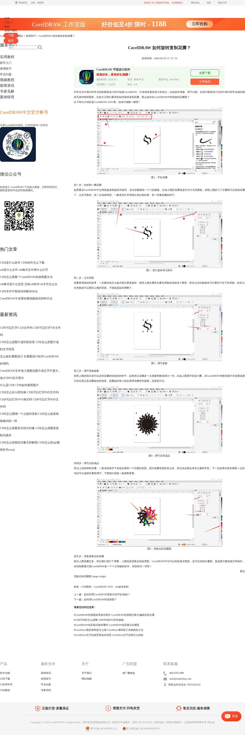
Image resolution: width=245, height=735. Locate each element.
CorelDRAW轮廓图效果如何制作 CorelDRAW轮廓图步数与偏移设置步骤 (114, 615)
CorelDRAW (14, 10)
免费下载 (205, 72)
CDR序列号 (6, 684)
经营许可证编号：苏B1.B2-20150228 (132, 722)
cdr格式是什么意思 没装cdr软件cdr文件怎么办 (28, 284)
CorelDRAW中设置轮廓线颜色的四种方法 (26, 298)
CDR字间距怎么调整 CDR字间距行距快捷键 (99, 620)
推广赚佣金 (128, 673)
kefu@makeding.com (180, 678)
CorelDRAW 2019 (103, 586)
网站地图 (87, 678)
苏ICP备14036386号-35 (102, 728)
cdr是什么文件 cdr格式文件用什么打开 (24, 269)
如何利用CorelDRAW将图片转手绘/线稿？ (107, 594)
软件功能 (5, 673)
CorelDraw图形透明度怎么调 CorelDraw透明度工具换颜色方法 (108, 630)
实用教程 (7, 57)
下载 (11, 35)
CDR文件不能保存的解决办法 (19, 291)
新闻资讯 (7, 86)
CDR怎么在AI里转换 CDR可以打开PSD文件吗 (29, 392)
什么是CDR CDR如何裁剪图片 (19, 385)
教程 (7, 26)
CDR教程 (86, 586)
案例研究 (7, 97)
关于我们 (87, 673)
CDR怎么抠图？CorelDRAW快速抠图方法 (26, 276)
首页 (7, 18)
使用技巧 (5, 68)
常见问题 (5, 74)
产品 (7, 22)
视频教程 (7, 80)
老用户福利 (10, 30)
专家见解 (7, 91)
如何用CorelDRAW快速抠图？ (100, 599)
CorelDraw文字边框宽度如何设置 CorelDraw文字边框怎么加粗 (108, 635)
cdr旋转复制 (121, 586)
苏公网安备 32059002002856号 (142, 728)
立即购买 (205, 81)
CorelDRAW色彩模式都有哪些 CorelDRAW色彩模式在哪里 (106, 625)
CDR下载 (5, 678)
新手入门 (5, 62)
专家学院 (46, 690)
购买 (11, 40)
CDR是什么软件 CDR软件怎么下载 (22, 262)
